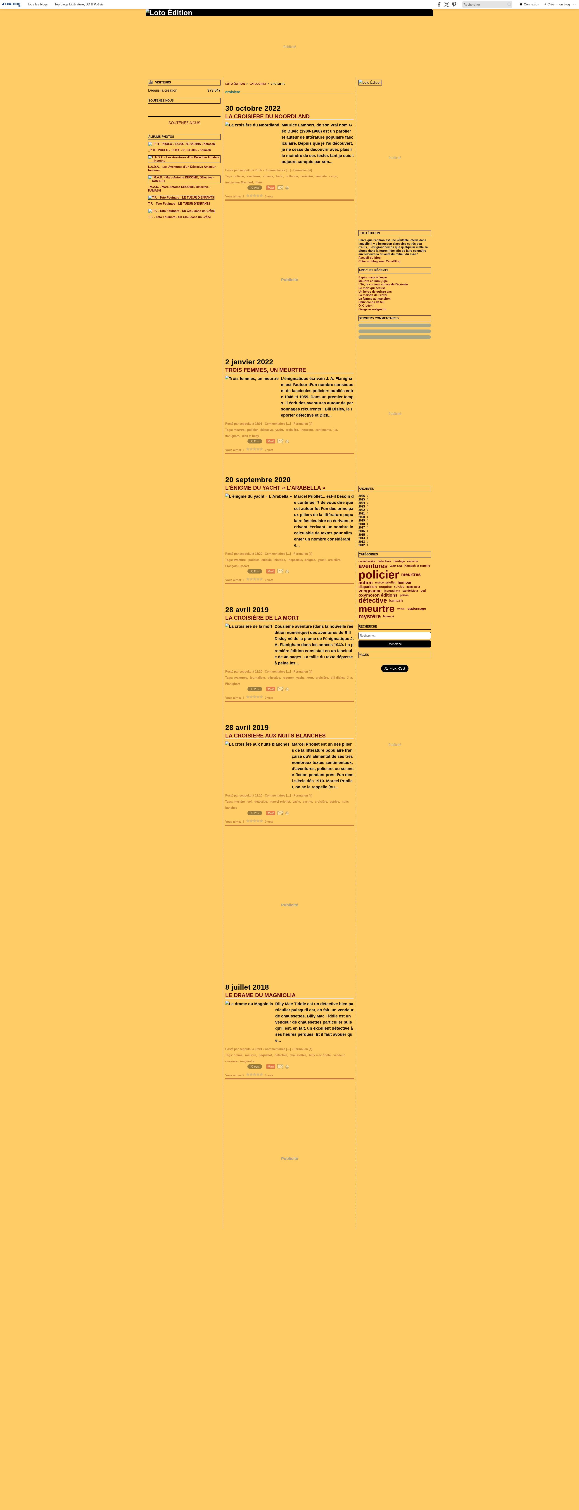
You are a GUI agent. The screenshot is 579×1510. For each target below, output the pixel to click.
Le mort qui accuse (371, 288)
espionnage (417, 608)
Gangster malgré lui (372, 309)
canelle (412, 561)
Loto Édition (235, 84)
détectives (384, 561)
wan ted (396, 566)
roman (401, 608)
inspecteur (413, 587)
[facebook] (439, 4)
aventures (373, 566)
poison (404, 595)
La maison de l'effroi (372, 295)
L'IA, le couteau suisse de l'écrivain (383, 284)
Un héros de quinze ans (375, 291)
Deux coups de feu (371, 302)
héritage (399, 561)
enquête (385, 586)
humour (405, 583)
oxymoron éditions (378, 595)
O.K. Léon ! (366, 305)
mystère (369, 616)
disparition (367, 587)
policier (378, 574)
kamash (396, 600)
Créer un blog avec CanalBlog (379, 261)
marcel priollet (385, 582)
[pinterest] (454, 4)
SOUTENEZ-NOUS (184, 123)
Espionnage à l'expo (372, 277)
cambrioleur (410, 590)
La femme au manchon (374, 298)
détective (372, 600)
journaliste (392, 591)
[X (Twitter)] (446, 4)
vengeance (370, 591)
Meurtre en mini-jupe (373, 281)
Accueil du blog (369, 257)
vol (423, 591)
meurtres (411, 574)
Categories (257, 84)
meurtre (376, 609)
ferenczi (388, 616)
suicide (399, 586)
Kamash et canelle (417, 565)
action (365, 582)
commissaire (366, 561)
